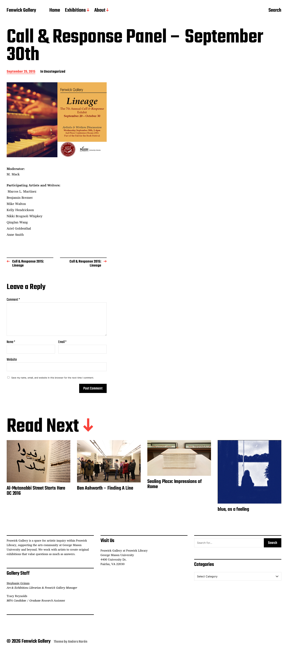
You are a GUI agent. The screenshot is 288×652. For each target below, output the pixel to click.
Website (12, 359)
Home (54, 10)
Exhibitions (75, 10)
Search (274, 10)
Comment (13, 300)
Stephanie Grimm (18, 583)
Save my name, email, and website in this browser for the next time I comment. (52, 377)
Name (11, 342)
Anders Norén (77, 642)
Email (62, 342)
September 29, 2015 (21, 72)
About (99, 10)
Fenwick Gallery (21, 10)
